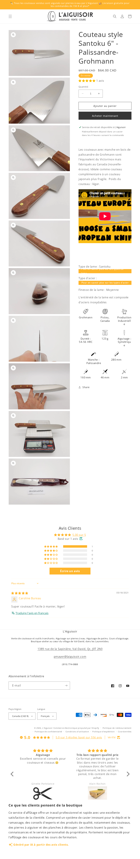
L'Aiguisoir (47, 728)
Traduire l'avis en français (32, 613)
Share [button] (86, 387)
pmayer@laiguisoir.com (70, 656)
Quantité (83, 86)
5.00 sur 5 (79, 535)
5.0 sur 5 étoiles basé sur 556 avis (79, 737)
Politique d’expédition (103, 731)
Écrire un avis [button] (70, 571)
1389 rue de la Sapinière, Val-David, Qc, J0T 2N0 (70, 649)
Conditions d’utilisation (77, 731)
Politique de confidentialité (48, 731)
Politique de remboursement (117, 728)
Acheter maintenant (105, 115)
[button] (10, 16)
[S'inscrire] (66, 686)
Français (45, 716)
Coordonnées (124, 731)
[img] (19, 593)
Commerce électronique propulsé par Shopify (76, 728)
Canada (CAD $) (20, 716)
